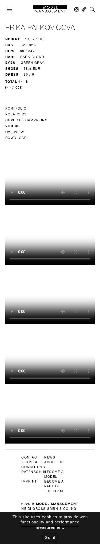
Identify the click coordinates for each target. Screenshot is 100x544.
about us (54, 462)
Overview (14, 132)
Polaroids (16, 114)
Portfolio (16, 108)
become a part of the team (54, 486)
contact (30, 457)
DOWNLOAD (16, 138)
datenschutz (35, 472)
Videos (12, 126)
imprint (29, 481)
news (49, 457)
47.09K (15, 88)
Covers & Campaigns (26, 120)
